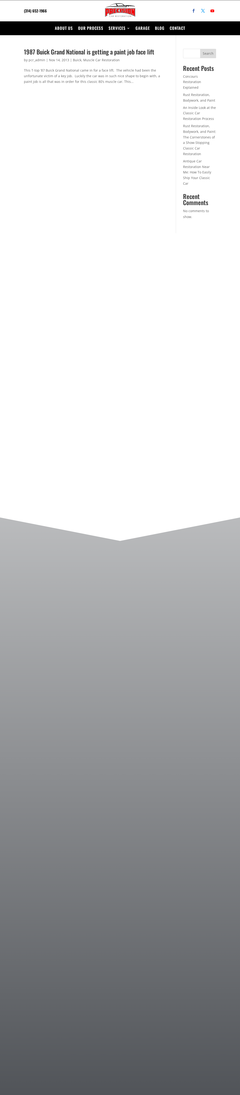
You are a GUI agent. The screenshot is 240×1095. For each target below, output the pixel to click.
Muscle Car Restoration (101, 60)
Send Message (149, 474)
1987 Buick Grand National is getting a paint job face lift (89, 51)
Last (179, 310)
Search (208, 53)
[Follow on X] (203, 11)
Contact (177, 28)
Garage (142, 28)
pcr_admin (37, 60)
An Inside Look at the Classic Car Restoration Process (199, 113)
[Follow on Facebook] (193, 11)
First (137, 310)
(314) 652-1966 (35, 11)
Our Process (90, 28)
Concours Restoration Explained (192, 82)
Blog (160, 28)
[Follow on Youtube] (212, 11)
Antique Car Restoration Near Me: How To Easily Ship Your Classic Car (197, 172)
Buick (77, 60)
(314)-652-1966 (52, 325)
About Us (64, 28)
